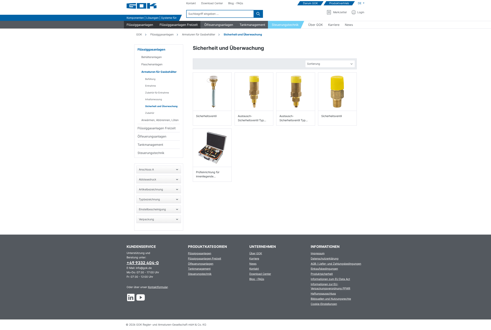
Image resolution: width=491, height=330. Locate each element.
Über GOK (255, 253)
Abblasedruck (147, 179)
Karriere (254, 258)
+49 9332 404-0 (143, 262)
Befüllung (150, 79)
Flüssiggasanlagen (151, 49)
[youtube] (141, 297)
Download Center (260, 273)
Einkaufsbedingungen (324, 268)
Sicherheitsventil (206, 116)
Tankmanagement (150, 145)
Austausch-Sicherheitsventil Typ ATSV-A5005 (251, 118)
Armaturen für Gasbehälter (159, 71)
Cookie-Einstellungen (324, 303)
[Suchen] (258, 14)
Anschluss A (146, 169)
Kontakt (254, 268)
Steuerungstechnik (151, 153)
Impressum (318, 253)
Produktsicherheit (322, 273)
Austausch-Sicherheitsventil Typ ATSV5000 (292, 118)
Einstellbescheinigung (152, 209)
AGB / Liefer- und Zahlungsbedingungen (336, 263)
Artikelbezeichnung (151, 189)
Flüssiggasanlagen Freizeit (157, 128)
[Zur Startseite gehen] (146, 6)
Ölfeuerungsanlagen (152, 136)
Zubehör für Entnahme (157, 92)
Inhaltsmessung (153, 99)
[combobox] (220, 14)
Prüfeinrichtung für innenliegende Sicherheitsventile (207, 174)
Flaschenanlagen (151, 64)
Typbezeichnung (149, 199)
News (252, 263)
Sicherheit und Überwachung (161, 106)
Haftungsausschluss (323, 293)
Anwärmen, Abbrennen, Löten (160, 120)
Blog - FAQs (256, 279)
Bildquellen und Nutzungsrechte (331, 298)
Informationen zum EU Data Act (330, 279)
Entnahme (150, 85)
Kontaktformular (158, 287)
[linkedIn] (131, 297)
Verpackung (146, 219)
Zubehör (149, 112)
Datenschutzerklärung (325, 258)
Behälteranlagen (151, 57)
